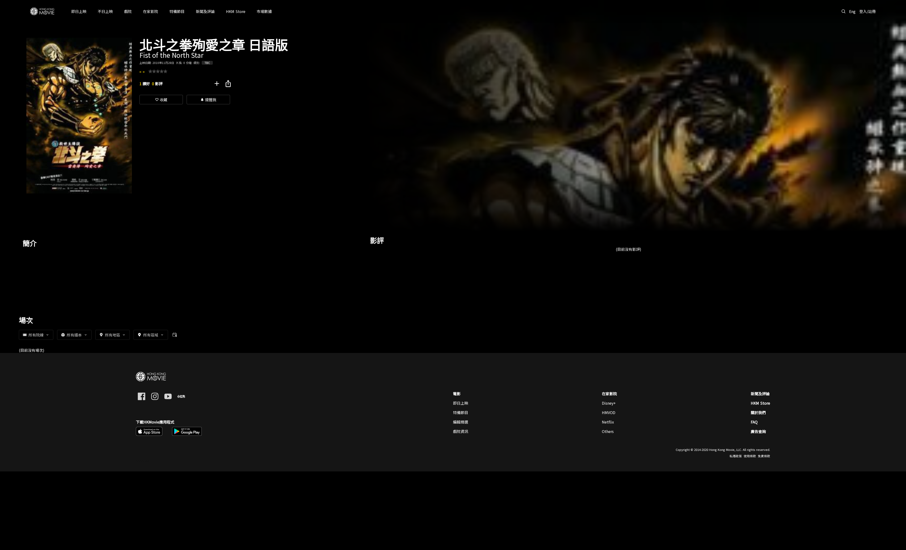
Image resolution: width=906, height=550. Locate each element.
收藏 (161, 99)
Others (608, 431)
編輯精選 (460, 422)
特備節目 (460, 412)
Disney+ (609, 403)
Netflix (608, 422)
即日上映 (460, 403)
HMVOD (608, 412)
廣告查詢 (758, 431)
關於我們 (758, 412)
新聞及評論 (760, 393)
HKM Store (760, 403)
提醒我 (208, 99)
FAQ (754, 422)
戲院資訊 (460, 431)
